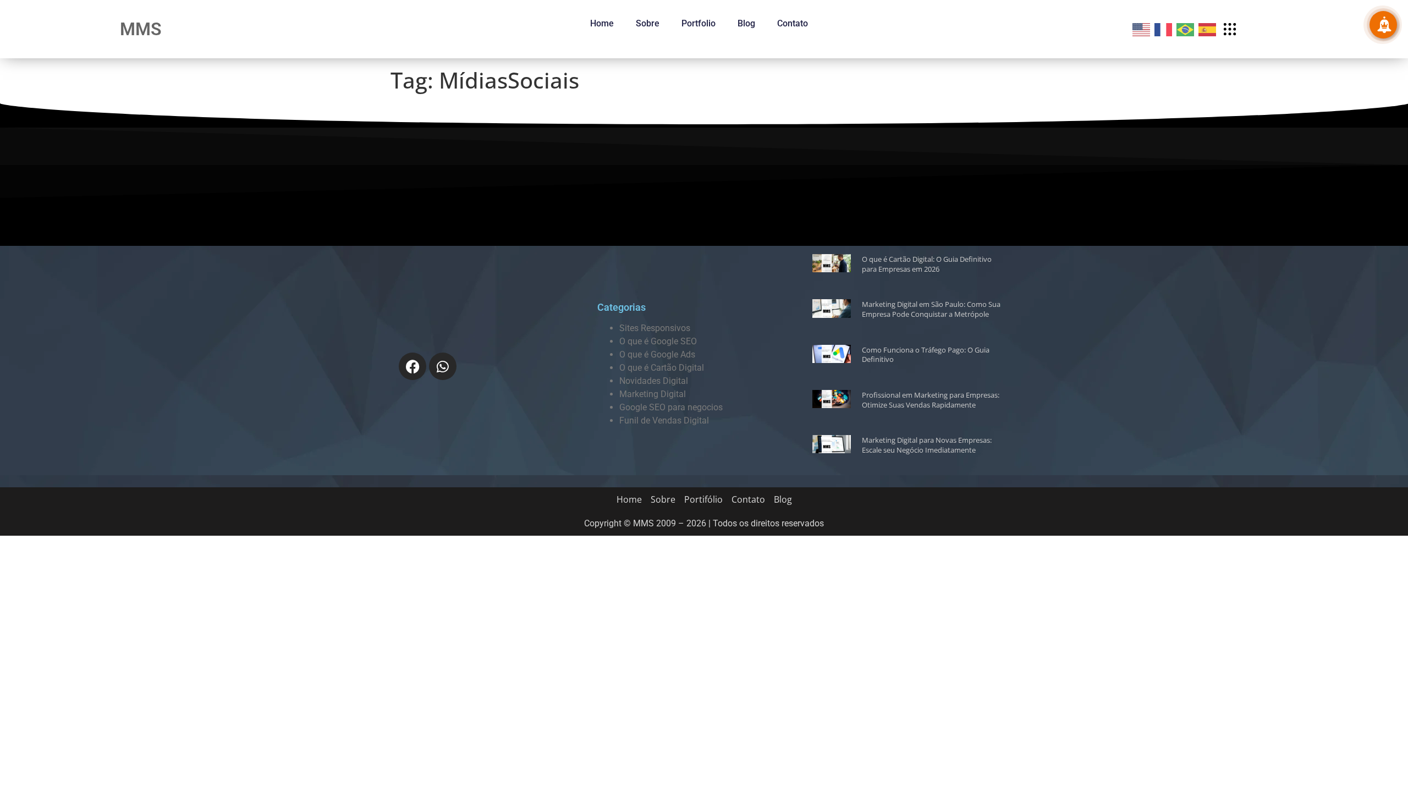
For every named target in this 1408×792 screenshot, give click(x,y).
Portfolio (698, 23)
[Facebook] (412, 366)
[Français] (1164, 28)
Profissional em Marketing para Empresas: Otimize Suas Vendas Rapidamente (930, 400)
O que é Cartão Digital (661, 367)
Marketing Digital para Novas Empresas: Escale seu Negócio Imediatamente (927, 445)
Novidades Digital (653, 381)
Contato (792, 23)
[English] (1142, 28)
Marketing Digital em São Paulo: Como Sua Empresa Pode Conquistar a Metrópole (931, 309)
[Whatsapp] (443, 366)
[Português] (1186, 28)
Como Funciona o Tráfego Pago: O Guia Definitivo (925, 355)
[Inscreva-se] (1383, 24)
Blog (746, 23)
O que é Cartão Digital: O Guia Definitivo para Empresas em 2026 (927, 264)
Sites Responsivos (654, 328)
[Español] (1208, 28)
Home (602, 23)
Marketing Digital (652, 394)
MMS (141, 29)
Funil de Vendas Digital (664, 420)
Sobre (647, 23)
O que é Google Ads (657, 354)
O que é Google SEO (658, 341)
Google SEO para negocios (671, 407)
